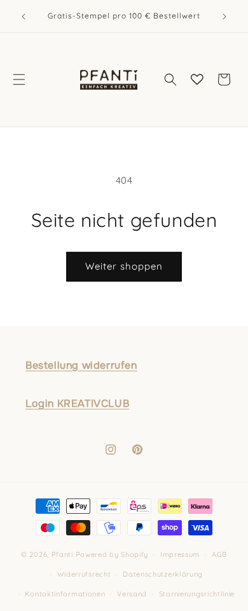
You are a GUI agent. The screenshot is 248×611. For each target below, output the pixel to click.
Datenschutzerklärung (163, 574)
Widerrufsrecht (84, 574)
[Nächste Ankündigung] (224, 17)
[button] (19, 79)
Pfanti (62, 554)
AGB (219, 554)
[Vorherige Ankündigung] (24, 17)
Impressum (180, 554)
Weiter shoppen (124, 266)
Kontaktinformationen (65, 593)
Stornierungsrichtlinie (197, 593)
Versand (132, 593)
